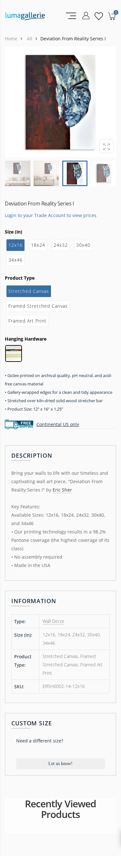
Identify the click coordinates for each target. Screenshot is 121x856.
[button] (107, 102)
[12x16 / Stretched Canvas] (60, 101)
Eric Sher (62, 490)
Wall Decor (53, 621)
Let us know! (60, 763)
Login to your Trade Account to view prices (50, 215)
